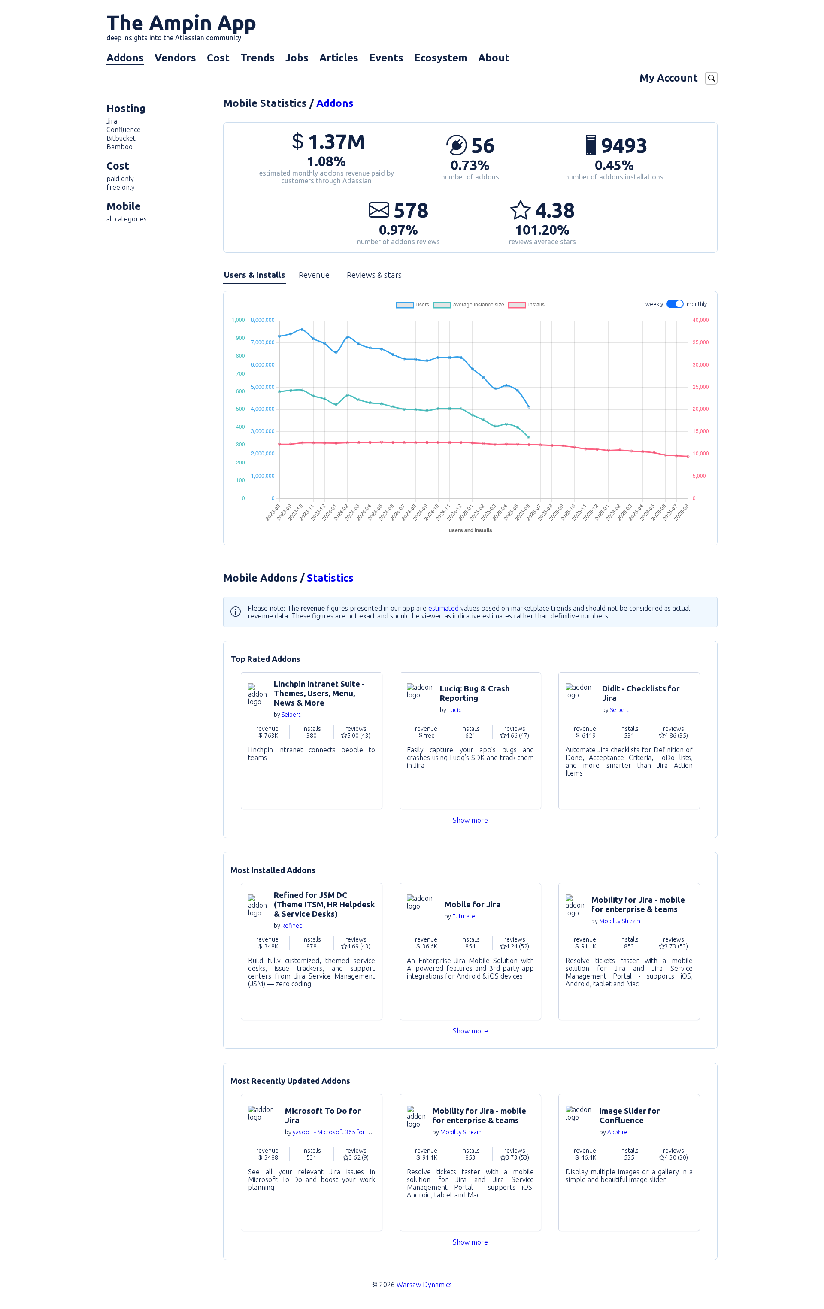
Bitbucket (121, 138)
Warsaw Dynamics (424, 1284)
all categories (126, 219)
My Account (668, 78)
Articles (338, 58)
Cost (218, 58)
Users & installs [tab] (254, 274)
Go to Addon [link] (311, 741)
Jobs (297, 58)
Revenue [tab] (314, 274)
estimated (443, 608)
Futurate (463, 916)
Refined (292, 925)
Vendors (175, 58)
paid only (120, 178)
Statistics (330, 578)
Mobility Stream (619, 921)
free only (120, 187)
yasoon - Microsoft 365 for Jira (334, 1132)
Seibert (291, 714)
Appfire (617, 1132)
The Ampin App (181, 26)
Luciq (455, 709)
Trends (257, 58)
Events (386, 58)
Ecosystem (440, 58)
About (493, 58)
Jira (111, 121)
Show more (470, 820)
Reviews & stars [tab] (374, 274)
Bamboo (119, 147)
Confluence (123, 129)
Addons (125, 58)
